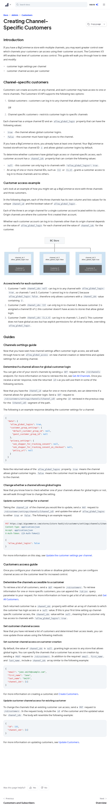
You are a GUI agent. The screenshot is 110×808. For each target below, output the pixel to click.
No (45, 787)
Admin (15, 15)
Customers (27, 15)
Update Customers (69, 742)
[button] (8, 4)
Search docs (25, 4)
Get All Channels (81, 375)
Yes (34, 787)
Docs (5, 15)
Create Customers (68, 694)
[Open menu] (104, 4)
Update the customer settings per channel (69, 555)
